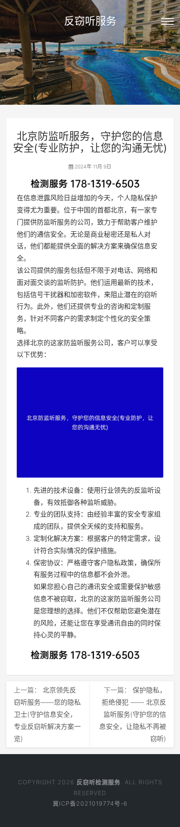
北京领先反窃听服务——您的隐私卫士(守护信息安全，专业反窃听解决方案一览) (47, 714)
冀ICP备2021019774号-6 (90, 803)
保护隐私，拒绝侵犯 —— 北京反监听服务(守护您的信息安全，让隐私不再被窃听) (132, 714)
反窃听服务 (90, 21)
